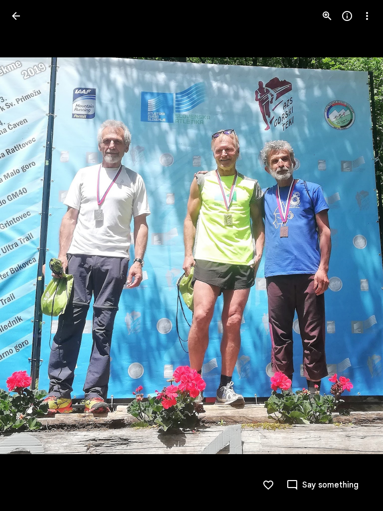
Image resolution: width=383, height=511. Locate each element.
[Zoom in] (327, 16)
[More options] (367, 16)
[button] (28, 255)
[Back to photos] (16, 16)
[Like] (268, 485)
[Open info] (347, 16)
